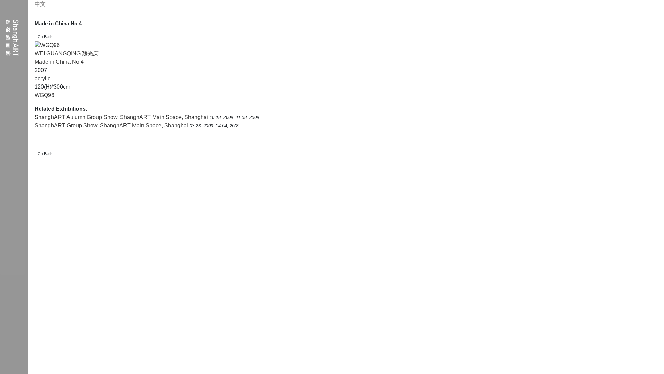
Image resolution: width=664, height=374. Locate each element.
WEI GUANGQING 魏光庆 (67, 53)
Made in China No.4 (59, 62)
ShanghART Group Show (66, 125)
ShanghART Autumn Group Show (76, 117)
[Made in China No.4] (47, 45)
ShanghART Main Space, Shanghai (165, 117)
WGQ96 (44, 95)
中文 (40, 4)
